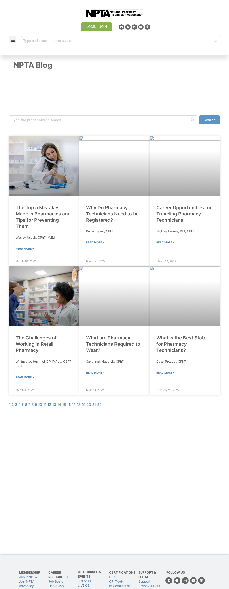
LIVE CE (83, 585)
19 (83, 404)
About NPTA (28, 577)
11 (44, 404)
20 (89, 404)
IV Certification (120, 586)
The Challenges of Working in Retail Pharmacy (36, 344)
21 (94, 404)
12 (49, 404)
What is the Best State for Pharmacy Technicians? (181, 344)
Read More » (25, 248)
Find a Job (56, 586)
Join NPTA (26, 581)
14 (59, 404)
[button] (12, 39)
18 (79, 404)
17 (74, 404)
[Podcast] (147, 27)
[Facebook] (128, 27)
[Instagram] (134, 27)
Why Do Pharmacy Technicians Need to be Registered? (112, 214)
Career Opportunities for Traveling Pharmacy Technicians (184, 214)
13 (54, 404)
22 (99, 404)
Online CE (85, 581)
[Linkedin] (121, 27)
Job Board (56, 581)
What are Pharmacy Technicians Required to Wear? (113, 344)
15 (64, 404)
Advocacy (26, 586)
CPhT (113, 577)
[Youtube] (141, 27)
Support (144, 581)
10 (40, 404)
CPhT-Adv (116, 581)
